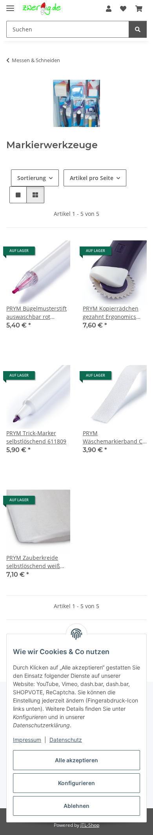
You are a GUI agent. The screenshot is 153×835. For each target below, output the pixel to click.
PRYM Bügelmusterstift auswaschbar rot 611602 (36, 313)
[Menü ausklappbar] (10, 5)
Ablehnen (76, 805)
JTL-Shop (89, 825)
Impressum (27, 739)
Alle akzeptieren (76, 760)
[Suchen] (138, 29)
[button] (109, 9)
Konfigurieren (76, 783)
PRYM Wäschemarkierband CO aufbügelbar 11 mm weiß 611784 (115, 437)
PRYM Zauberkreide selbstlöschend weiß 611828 (33, 562)
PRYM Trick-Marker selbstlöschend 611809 (36, 437)
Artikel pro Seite (91, 178)
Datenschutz (65, 739)
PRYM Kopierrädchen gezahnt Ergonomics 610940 (110, 313)
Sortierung (31, 178)
